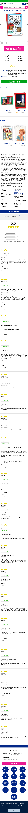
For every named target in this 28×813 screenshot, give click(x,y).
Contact (5, 769)
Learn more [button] (11, 806)
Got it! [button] (14, 810)
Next (27, 24)
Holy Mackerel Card (12, 218)
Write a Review (22, 215)
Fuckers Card (7, 143)
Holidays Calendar (14, 797)
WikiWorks (14, 769)
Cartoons (16, 192)
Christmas (8, 87)
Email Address (5, 757)
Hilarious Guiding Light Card (20, 110)
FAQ (5, 776)
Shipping (22, 790)
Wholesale (5, 790)
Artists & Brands (14, 776)
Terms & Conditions (14, 783)
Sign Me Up (14, 763)
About (22, 783)
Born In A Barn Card (7, 110)
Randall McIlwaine (18, 193)
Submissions (14, 790)
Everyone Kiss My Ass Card (20, 143)
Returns (22, 776)
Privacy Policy (5, 783)
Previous (1, 24)
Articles (22, 769)
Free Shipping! (14, 1)
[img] (11, 66)
